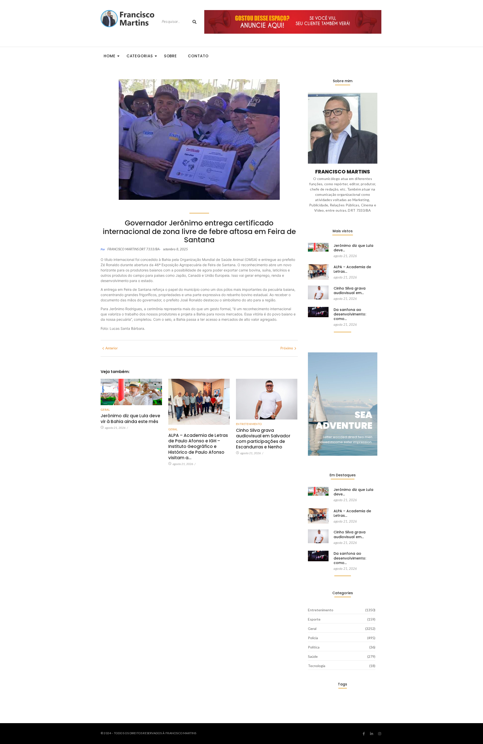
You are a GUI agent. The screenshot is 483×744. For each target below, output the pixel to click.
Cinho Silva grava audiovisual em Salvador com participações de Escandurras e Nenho (263, 439)
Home (109, 56)
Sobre (170, 56)
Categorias (140, 56)
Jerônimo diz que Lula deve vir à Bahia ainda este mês (130, 418)
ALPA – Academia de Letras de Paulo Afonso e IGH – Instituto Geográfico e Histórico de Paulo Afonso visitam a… (198, 446)
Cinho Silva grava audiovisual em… (350, 290)
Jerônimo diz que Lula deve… (353, 247)
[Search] (194, 22)
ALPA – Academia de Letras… (352, 269)
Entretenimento (249, 424)
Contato (198, 56)
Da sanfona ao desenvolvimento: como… (350, 314)
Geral (105, 409)
